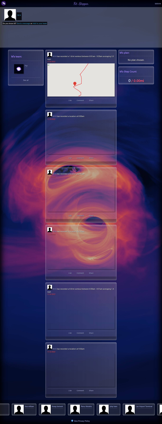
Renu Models (28, 406)
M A (19, 15)
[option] (23, 409)
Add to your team (40, 23)
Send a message (23, 23)
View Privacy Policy (82, 421)
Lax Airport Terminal (86, 406)
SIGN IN (158, 3)
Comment (80, 100)
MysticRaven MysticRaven (123, 406)
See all (26, 80)
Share (91, 100)
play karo (56, 406)
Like (70, 100)
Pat (26, 66)
